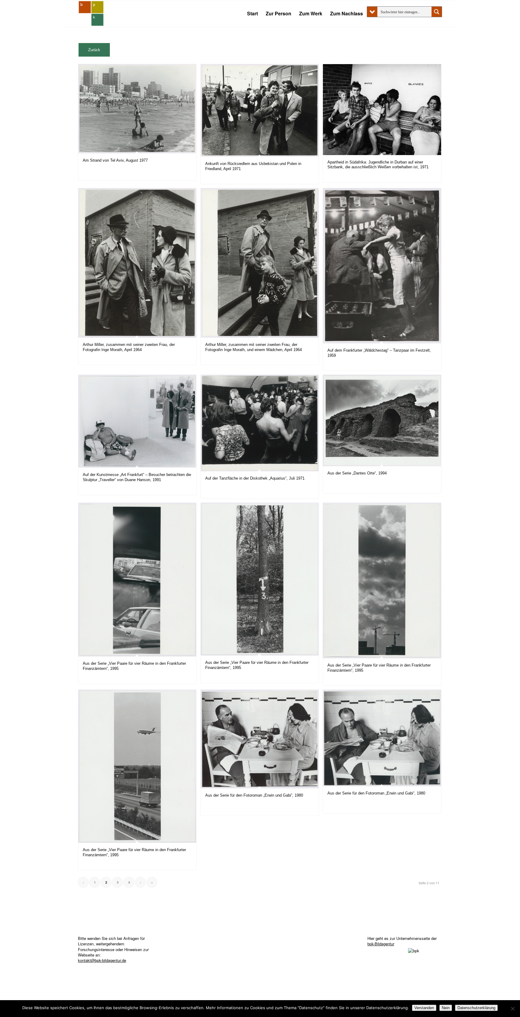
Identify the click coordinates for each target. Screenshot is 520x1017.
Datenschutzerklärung (476, 1008)
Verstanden (424, 1008)
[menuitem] (252, 13)
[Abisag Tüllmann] (91, 13)
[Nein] (512, 1009)
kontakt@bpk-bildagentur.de (102, 960)
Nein (446, 1008)
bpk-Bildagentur (380, 944)
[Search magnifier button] (437, 12)
